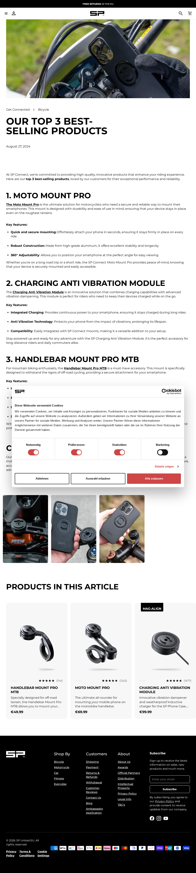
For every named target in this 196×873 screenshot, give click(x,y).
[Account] (14, 13)
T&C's (121, 804)
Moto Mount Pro (92, 688)
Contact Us (93, 797)
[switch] (76, 452)
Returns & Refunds (93, 775)
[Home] (97, 13)
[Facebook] (152, 818)
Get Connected (18, 109)
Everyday (60, 784)
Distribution (126, 778)
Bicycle (43, 109)
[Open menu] (6, 13)
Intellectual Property (125, 786)
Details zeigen (164, 466)
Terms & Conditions (26, 853)
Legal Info (124, 799)
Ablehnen (42, 478)
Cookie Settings (43, 853)
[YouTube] (165, 818)
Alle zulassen (154, 478)
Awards (123, 767)
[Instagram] (159, 818)
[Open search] (181, 13)
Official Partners (129, 773)
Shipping (92, 762)
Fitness (59, 778)
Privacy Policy (127, 793)
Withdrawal (94, 782)
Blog (89, 803)
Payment (92, 767)
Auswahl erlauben (98, 478)
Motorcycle (61, 767)
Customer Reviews (93, 790)
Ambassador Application (94, 811)
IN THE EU (98, 3)
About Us (124, 762)
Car (56, 773)
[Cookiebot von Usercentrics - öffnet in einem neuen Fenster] (164, 391)
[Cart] (190, 13)
